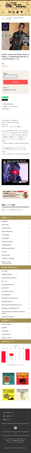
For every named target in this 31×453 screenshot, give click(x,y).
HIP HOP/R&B (9, 17)
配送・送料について (22, 438)
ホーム (3, 17)
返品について (6, 87)
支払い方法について (12, 438)
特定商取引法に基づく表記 (9, 90)
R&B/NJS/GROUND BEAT (18, 17)
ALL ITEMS (8, 19)
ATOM (22, 442)
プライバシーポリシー (12, 442)
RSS (19, 442)
